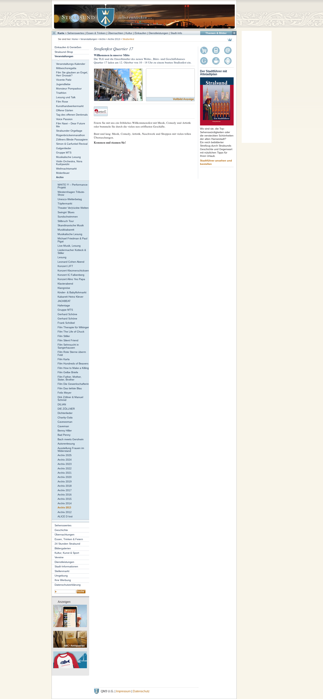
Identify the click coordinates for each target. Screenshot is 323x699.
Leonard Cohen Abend (71, 261)
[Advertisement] (257, 87)
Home (75, 39)
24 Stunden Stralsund (67, 543)
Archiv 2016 (65, 494)
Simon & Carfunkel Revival (71, 143)
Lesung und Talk (66, 97)
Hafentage (64, 305)
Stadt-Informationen (66, 566)
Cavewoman (65, 421)
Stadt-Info (176, 33)
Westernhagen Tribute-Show (71, 193)
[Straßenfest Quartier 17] (118, 84)
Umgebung (61, 575)
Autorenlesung (66, 443)
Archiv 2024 (65, 459)
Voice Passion (64, 119)
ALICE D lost (65, 516)
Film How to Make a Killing (73, 367)
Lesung (62, 257)
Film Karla (64, 359)
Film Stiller (64, 336)
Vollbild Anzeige (183, 99)
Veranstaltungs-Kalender (70, 63)
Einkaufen (140, 33)
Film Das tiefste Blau (70, 388)
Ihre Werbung (63, 580)
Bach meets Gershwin (71, 439)
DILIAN (62, 404)
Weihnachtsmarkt (66, 168)
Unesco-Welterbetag (70, 199)
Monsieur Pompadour (69, 88)
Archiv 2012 (65, 512)
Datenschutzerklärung (68, 584)
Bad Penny (64, 434)
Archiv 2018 (65, 485)
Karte (61, 33)
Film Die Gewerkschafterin (73, 383)
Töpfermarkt (65, 203)
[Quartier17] (100, 111)
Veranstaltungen (88, 39)
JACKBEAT (64, 300)
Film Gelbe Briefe (68, 372)
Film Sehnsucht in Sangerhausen (68, 346)
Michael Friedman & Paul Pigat (72, 240)
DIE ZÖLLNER (66, 408)
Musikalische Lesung (68, 157)
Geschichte (61, 530)
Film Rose (62, 101)
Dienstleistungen (158, 33)
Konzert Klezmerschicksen (73, 270)
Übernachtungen (64, 534)
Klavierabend (65, 283)
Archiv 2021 (65, 472)
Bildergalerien (63, 548)
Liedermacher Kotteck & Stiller (72, 251)
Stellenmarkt (62, 571)
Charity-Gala (65, 417)
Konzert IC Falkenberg (71, 274)
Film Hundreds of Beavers (73, 363)
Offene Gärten (64, 110)
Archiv (102, 39)
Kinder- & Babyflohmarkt (72, 292)
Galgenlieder (63, 148)
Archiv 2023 (65, 463)
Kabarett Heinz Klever (70, 296)
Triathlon (61, 92)
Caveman (63, 426)
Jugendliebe (63, 84)
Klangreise (64, 287)
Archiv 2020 (65, 477)
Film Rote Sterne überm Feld (72, 353)
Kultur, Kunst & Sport (67, 552)
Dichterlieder (65, 412)
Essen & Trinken (96, 33)
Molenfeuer (63, 172)
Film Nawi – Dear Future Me (70, 125)
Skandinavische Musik (71, 225)
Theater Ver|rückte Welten (73, 207)
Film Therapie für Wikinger (73, 327)
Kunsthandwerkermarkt (70, 106)
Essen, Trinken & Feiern (69, 539)
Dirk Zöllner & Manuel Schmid (70, 398)
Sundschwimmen (68, 216)
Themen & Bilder (216, 33)
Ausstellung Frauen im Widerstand (71, 449)
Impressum (123, 691)
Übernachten (115, 33)
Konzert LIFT (65, 266)
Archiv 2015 (65, 498)
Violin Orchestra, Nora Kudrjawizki (69, 163)
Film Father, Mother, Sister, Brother (69, 378)
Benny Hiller (65, 430)
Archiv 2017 (65, 490)
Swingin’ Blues (66, 212)
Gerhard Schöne (67, 314)
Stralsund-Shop (64, 51)
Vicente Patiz (63, 79)
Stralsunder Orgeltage (69, 130)
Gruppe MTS (63, 152)
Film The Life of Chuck (71, 331)
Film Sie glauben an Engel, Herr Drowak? (72, 74)
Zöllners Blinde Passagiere (72, 139)
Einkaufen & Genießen (68, 47)
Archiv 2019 (65, 481)
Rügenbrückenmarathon (70, 135)
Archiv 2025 (65, 455)
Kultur (128, 33)
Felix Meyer (64, 392)
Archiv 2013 (114, 39)
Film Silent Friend (68, 340)
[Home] (144, 14)
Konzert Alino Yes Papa (71, 279)
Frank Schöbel (66, 322)
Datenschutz (141, 691)
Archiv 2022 (65, 468)
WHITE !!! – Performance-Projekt (73, 186)
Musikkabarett (66, 229)
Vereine (59, 557)
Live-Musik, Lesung (69, 245)
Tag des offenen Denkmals (72, 114)
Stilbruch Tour (66, 221)
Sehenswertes (75, 33)
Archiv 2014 (65, 503)
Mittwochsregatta (66, 68)
